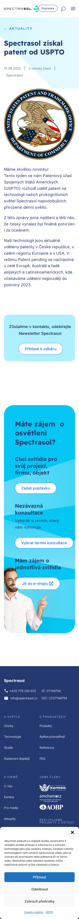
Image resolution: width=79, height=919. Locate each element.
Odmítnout (39, 889)
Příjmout (39, 877)
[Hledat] (63, 9)
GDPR (49, 912)
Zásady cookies (33, 912)
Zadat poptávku (35, 488)
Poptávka (48, 8)
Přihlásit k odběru (40, 349)
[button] (72, 832)
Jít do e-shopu (35, 583)
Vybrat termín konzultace (44, 543)
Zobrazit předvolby (40, 901)
